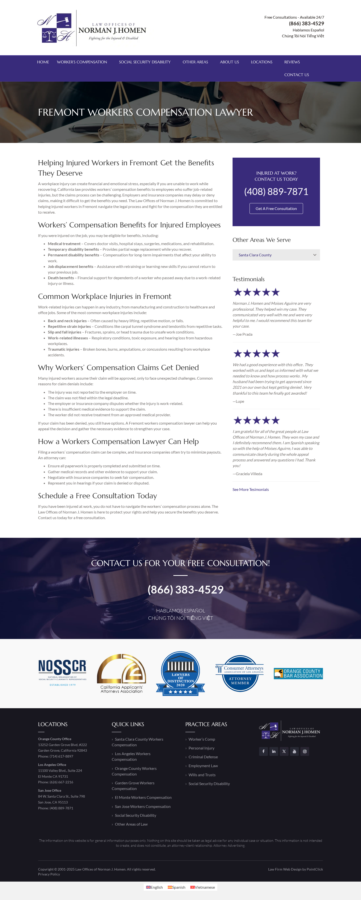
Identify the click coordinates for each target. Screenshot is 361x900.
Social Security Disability (145, 61)
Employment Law (203, 765)
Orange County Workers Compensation (134, 771)
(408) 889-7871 (61, 808)
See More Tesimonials (251, 489)
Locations (261, 61)
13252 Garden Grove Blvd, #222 (62, 745)
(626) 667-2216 (61, 782)
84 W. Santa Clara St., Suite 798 (61, 796)
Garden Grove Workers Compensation (133, 785)
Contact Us (296, 74)
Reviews (292, 61)
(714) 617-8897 (61, 756)
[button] (315, 255)
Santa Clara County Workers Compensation (137, 742)
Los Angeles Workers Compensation (131, 756)
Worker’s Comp (202, 739)
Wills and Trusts (202, 774)
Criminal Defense (203, 756)
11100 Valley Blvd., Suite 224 (60, 770)
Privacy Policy (49, 874)
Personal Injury (201, 748)
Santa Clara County (255, 254)
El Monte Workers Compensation (143, 797)
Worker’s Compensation (82, 61)
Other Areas (195, 61)
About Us (229, 61)
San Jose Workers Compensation (143, 806)
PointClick (315, 869)
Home (43, 61)
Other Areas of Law (131, 824)
